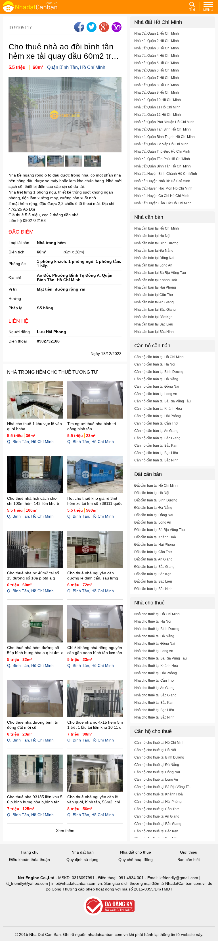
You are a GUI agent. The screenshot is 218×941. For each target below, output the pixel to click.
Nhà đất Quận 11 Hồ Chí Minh (157, 107)
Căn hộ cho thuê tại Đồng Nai (157, 772)
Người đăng (19, 331)
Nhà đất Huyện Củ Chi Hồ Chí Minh (161, 196)
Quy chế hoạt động (135, 859)
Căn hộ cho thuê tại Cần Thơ (156, 809)
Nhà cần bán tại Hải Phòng (155, 287)
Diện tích (16, 252)
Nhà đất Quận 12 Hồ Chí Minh (157, 115)
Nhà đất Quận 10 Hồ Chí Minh (157, 100)
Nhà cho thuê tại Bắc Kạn (153, 703)
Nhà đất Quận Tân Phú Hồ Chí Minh (162, 159)
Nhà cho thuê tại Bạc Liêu (154, 710)
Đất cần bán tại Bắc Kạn (152, 574)
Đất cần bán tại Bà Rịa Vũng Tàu (159, 530)
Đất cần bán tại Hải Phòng (154, 545)
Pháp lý (15, 308)
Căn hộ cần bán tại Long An (155, 394)
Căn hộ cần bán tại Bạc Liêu (156, 453)
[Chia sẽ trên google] (103, 30)
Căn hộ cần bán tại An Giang (156, 431)
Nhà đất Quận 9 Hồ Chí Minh (156, 92)
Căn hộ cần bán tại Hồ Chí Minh (159, 357)
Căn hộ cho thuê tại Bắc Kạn (156, 831)
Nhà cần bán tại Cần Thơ (153, 295)
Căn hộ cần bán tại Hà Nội (154, 364)
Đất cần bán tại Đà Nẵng (153, 508)
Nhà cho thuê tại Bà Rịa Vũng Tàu (160, 658)
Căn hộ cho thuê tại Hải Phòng (158, 802)
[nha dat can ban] (37, 6)
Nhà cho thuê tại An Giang (154, 688)
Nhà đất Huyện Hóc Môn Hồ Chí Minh (163, 188)
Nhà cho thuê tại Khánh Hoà (156, 666)
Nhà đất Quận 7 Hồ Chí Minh (156, 78)
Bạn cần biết (188, 859)
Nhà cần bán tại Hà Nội (152, 236)
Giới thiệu (188, 852)
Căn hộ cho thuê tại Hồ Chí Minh (159, 743)
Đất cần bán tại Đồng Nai (153, 515)
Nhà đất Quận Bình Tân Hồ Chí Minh (162, 166)
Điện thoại (18, 341)
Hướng (15, 298)
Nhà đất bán (83, 852)
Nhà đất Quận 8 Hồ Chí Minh (156, 85)
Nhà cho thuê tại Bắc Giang (155, 695)
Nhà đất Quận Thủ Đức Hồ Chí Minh (162, 152)
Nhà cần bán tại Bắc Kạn (153, 317)
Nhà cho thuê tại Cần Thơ (154, 680)
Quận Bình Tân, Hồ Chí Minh (76, 67)
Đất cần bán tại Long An (152, 522)
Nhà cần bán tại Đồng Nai (154, 258)
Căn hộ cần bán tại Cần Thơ (156, 423)
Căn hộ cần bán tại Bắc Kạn (155, 446)
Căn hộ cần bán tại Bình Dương (158, 372)
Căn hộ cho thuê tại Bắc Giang (157, 824)
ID (11, 27)
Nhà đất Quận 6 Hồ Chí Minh (156, 70)
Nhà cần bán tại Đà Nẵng (153, 251)
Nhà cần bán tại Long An (153, 265)
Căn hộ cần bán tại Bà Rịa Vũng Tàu (162, 401)
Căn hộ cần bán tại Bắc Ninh (156, 460)
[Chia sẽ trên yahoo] (115, 30)
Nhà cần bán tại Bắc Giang (155, 310)
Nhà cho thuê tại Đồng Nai (154, 644)
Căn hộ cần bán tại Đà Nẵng (156, 379)
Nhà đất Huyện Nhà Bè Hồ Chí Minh (162, 181)
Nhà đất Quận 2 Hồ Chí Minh (156, 41)
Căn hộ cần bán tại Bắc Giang (157, 438)
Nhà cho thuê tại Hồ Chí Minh (157, 614)
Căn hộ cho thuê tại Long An (156, 780)
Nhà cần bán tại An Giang (154, 302)
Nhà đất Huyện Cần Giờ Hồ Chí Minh (163, 203)
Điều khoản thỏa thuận (29, 859)
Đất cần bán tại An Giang (153, 559)
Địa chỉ (15, 277)
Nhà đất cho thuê (135, 852)
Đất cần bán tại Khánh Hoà (155, 537)
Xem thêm (65, 830)
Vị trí (13, 289)
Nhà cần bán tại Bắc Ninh (154, 332)
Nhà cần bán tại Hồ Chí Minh (156, 228)
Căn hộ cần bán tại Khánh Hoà (158, 409)
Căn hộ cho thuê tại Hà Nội (155, 750)
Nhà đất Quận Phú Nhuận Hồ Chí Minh (164, 122)
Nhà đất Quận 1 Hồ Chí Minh (156, 33)
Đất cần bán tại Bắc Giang (154, 567)
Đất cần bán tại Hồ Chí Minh (156, 486)
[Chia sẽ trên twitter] (91, 30)
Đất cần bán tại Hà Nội (151, 493)
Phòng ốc (17, 263)
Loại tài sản (19, 242)
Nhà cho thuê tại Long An (153, 651)
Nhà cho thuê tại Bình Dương (156, 629)
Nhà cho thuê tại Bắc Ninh (154, 717)
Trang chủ (29, 852)
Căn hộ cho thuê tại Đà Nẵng (156, 765)
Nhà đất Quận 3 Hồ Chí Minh (156, 48)
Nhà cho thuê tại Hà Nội (152, 621)
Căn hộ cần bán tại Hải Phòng (157, 416)
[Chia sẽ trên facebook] (78, 30)
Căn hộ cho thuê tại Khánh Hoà (158, 794)
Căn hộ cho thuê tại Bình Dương (159, 757)
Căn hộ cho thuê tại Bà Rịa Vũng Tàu (163, 787)
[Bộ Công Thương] (109, 906)
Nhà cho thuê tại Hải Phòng (155, 673)
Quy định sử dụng (82, 859)
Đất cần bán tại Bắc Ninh (153, 589)
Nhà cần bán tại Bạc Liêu (153, 324)
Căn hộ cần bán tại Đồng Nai (156, 386)
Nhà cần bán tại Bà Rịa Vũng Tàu (160, 273)
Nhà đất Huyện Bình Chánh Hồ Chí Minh (165, 174)
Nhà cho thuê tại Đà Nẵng (154, 636)
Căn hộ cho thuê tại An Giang (156, 816)
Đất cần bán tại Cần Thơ (153, 552)
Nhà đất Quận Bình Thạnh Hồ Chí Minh (164, 137)
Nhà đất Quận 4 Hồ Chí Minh (156, 56)
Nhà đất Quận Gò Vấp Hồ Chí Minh (161, 144)
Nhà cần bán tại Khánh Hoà (155, 280)
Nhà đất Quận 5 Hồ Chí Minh (156, 63)
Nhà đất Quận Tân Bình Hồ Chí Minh (162, 129)
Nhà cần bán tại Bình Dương (156, 243)
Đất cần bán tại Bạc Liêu (153, 581)
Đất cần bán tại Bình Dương (155, 500)
